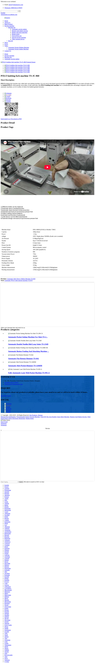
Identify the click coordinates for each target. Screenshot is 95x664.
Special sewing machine (19, 37)
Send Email (4, 422)
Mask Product (8, 24)
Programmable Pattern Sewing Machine (28, 417)
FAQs (6, 44)
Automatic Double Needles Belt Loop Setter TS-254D (28, 344)
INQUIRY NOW (6, 396)
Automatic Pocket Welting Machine (18, 47)
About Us (7, 22)
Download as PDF (16, 119)
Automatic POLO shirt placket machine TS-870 (18, 280)
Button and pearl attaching (19, 32)
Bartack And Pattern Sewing (78, 417)
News (6, 42)
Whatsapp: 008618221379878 (13, 8)
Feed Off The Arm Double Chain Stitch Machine (55, 417)
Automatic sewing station (19, 29)
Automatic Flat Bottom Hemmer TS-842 (23, 359)
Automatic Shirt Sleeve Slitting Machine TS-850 (21, 279)
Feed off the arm (17, 36)
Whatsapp (4, 423)
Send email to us (5, 119)
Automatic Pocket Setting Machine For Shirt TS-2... (28, 337)
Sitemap (40, 415)
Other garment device (18, 39)
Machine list (11, 27)
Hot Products (33, 415)
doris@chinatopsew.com (16, 4)
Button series (15, 34)
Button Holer (29, 418)
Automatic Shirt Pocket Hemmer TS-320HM (25, 366)
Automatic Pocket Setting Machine (18, 49)
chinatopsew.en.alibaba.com (9, 14)
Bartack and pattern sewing (20, 31)
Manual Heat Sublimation (8, 417)
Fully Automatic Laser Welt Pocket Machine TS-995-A (29, 373)
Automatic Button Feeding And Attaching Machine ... (28, 351)
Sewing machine (9, 26)
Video (6, 46)
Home (6, 21)
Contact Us (7, 51)
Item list (10, 41)
